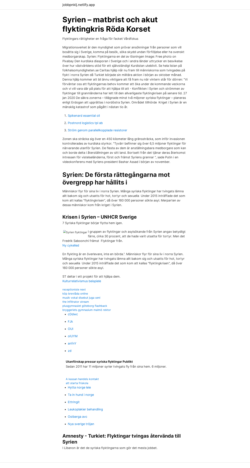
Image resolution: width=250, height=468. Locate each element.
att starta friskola (77, 383)
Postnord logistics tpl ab (85, 123)
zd (69, 350)
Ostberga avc (77, 416)
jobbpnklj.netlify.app (78, 4)
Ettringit (74, 402)
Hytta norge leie (79, 387)
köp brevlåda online (75, 293)
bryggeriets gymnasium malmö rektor (86, 310)
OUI (70, 329)
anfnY (72, 343)
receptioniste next (74, 289)
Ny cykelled (70, 245)
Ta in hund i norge (81, 394)
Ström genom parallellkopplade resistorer (97, 130)
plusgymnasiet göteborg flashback (84, 305)
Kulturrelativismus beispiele (81, 281)
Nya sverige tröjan (81, 424)
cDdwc (73, 314)
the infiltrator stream (75, 301)
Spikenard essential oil (84, 115)
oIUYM (73, 336)
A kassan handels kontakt (82, 379)
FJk (70, 321)
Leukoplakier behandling (85, 409)
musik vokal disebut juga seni (81, 297)
